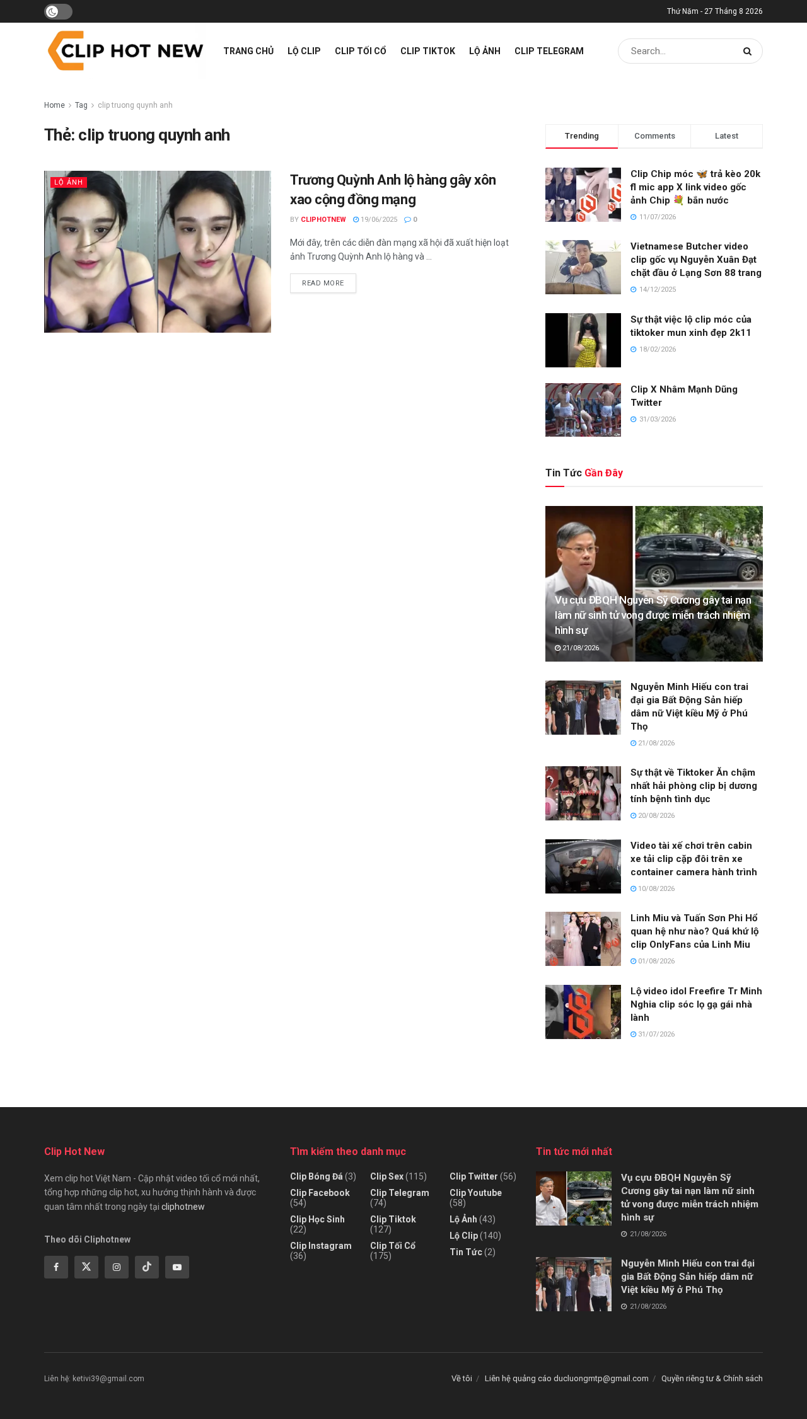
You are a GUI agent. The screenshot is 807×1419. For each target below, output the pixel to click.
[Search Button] (750, 51)
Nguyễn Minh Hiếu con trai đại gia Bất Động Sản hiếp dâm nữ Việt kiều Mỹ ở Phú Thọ (688, 1276)
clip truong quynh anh (135, 105)
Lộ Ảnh (485, 51)
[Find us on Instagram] (117, 1267)
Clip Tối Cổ (360, 51)
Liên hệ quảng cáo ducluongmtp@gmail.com (567, 1378)
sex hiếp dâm (403, 1099)
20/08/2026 (655, 816)
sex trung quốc (279, 1099)
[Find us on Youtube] (177, 1267)
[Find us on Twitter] (86, 1267)
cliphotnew (183, 1207)
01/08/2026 (655, 961)
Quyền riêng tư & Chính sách (712, 1378)
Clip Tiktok (427, 51)
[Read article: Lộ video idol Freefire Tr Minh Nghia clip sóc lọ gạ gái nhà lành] (583, 1012)
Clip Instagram (321, 1246)
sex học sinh (220, 1099)
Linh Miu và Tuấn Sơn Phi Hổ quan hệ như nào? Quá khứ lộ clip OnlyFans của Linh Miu (694, 931)
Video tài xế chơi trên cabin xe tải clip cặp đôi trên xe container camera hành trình (693, 859)
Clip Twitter (474, 1176)
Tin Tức (466, 1252)
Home (54, 105)
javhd (483, 1099)
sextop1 (451, 1099)
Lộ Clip (304, 51)
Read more (329, 280)
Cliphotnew (323, 219)
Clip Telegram (549, 51)
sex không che (343, 1099)
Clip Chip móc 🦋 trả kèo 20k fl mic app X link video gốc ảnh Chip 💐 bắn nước (695, 187)
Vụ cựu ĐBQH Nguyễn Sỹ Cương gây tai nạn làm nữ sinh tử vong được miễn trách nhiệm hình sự (653, 615)
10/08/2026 (655, 889)
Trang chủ (248, 51)
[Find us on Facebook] (56, 1267)
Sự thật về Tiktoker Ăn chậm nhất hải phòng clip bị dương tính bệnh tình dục (693, 786)
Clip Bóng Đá (316, 1176)
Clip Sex (387, 1176)
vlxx (110, 1099)
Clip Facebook (320, 1193)
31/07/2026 (655, 1034)
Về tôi (461, 1378)
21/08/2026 (579, 648)
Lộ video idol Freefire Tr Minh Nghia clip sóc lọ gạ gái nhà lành (696, 1004)
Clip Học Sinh (317, 1219)
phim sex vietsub (157, 1099)
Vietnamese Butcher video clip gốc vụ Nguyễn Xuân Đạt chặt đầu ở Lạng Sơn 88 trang (696, 260)
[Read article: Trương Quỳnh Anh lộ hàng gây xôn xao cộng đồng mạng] (157, 252)
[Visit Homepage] (125, 51)
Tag (81, 105)
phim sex (79, 1099)
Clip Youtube (476, 1193)
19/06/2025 (378, 219)
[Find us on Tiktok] (147, 1267)
